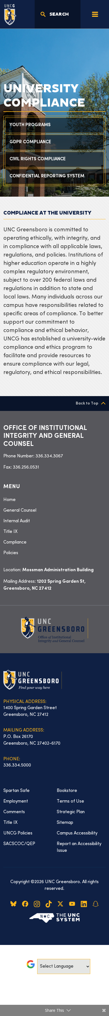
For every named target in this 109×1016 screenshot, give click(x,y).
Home (9, 500)
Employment (15, 801)
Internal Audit (16, 521)
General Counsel (19, 510)
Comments (14, 812)
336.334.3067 (49, 456)
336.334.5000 (17, 765)
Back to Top (87, 403)
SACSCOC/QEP (19, 844)
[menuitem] (54, 500)
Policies (10, 553)
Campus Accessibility (77, 833)
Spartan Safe (16, 791)
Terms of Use (70, 801)
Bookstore (67, 791)
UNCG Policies (17, 833)
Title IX (10, 532)
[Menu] (95, 14)
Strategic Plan (71, 812)
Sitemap (65, 822)
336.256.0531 (26, 467)
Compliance (15, 542)
